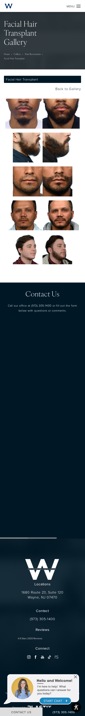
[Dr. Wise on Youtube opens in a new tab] (42, 657)
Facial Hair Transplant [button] (22, 79)
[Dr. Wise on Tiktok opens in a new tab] (49, 657)
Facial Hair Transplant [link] (14, 59)
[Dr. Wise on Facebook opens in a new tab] (36, 657)
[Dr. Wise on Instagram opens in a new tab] (29, 657)
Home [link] (7, 54)
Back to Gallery (67, 88)
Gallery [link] (17, 54)
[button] (78, 6)
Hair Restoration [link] (33, 54)
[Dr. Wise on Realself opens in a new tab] (56, 657)
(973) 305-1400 (41, 305)
